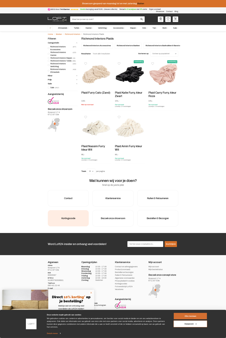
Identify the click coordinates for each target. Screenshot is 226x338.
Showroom (160, 11)
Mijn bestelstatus (155, 269)
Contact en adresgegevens (126, 267)
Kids (144, 28)
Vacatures (119, 289)
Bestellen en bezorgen (124, 272)
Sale (175, 28)
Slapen (133, 28)
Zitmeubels (62, 28)
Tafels (76, 28)
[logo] (57, 19)
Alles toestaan (190, 316)
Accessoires (118, 28)
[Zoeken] (141, 19)
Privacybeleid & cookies (125, 281)
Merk (164, 28)
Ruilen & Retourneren (123, 275)
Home (50, 28)
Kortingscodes (121, 284)
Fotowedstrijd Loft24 (124, 286)
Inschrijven (171, 244)
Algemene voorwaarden (125, 278)
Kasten (89, 28)
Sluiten (140, 3)
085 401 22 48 (54, 285)
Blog (176, 11)
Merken (59, 34)
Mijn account (153, 267)
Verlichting (102, 28)
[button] (85, 63)
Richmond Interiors (72, 34)
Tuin (154, 28)
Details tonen (52, 333)
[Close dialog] (91, 293)
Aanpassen (189, 324)
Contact (169, 11)
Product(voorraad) (122, 269)
